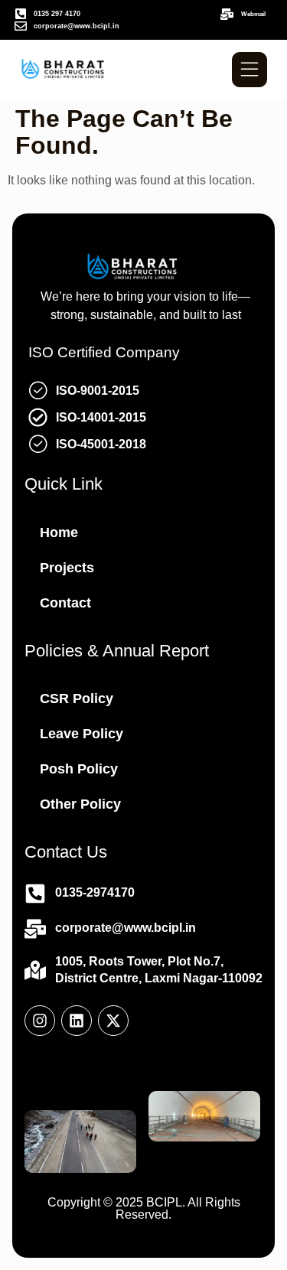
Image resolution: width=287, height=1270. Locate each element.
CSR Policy (76, 698)
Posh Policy (79, 769)
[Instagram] (39, 1020)
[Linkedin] (76, 1020)
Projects (67, 567)
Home (59, 532)
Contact (65, 603)
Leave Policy (81, 733)
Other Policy (80, 804)
